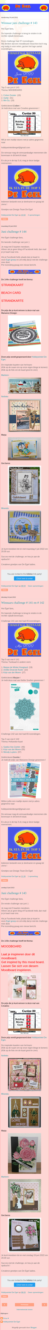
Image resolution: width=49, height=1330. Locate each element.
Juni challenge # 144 (13, 231)
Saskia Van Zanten (11, 747)
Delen (5, 219)
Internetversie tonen (25, 1309)
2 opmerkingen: (34, 215)
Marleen (5, 375)
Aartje (6, 98)
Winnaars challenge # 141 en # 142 (22, 602)
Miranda (5, 508)
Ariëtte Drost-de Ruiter (13, 670)
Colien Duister (9, 95)
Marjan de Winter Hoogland (15, 667)
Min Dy (6, 100)
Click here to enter (24, 578)
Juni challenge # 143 (13, 893)
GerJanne (5, 463)
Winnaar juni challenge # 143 (19, 23)
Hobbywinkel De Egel (11, 1322)
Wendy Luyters (10, 752)
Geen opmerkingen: (36, 586)
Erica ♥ (6, 1318)
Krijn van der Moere (12, 672)
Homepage (24, 1305)
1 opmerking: (33, 876)
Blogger (34, 1327)
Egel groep (11, 260)
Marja (3, 435)
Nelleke (4, 396)
